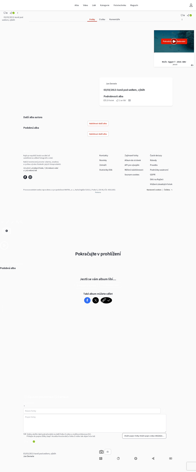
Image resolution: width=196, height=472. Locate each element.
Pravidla (153, 165)
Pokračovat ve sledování (174, 41)
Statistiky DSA (105, 169)
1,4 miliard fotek (37, 168)
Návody (153, 160)
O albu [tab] (102, 19)
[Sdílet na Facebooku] (87, 300)
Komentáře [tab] (114, 19)
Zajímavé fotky (131, 155)
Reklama (129, 150)
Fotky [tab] (92, 19)
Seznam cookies (132, 174)
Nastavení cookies (154, 190)
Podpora (154, 150)
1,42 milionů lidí (31, 170)
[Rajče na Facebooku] (25, 178)
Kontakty (103, 155)
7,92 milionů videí (51, 168)
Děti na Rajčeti (156, 179)
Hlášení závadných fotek (161, 184)
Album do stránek (133, 160)
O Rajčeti (103, 150)
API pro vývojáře (132, 165)
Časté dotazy (156, 155)
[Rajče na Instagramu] (30, 178)
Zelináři (102, 165)
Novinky (103, 160)
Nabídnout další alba (98, 123)
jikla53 (175, 64)
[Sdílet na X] (95, 300)
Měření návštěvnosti (134, 169)
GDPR (152, 174)
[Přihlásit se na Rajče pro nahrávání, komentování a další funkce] (191, 5)
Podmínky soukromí (159, 169)
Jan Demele (28, 456)
